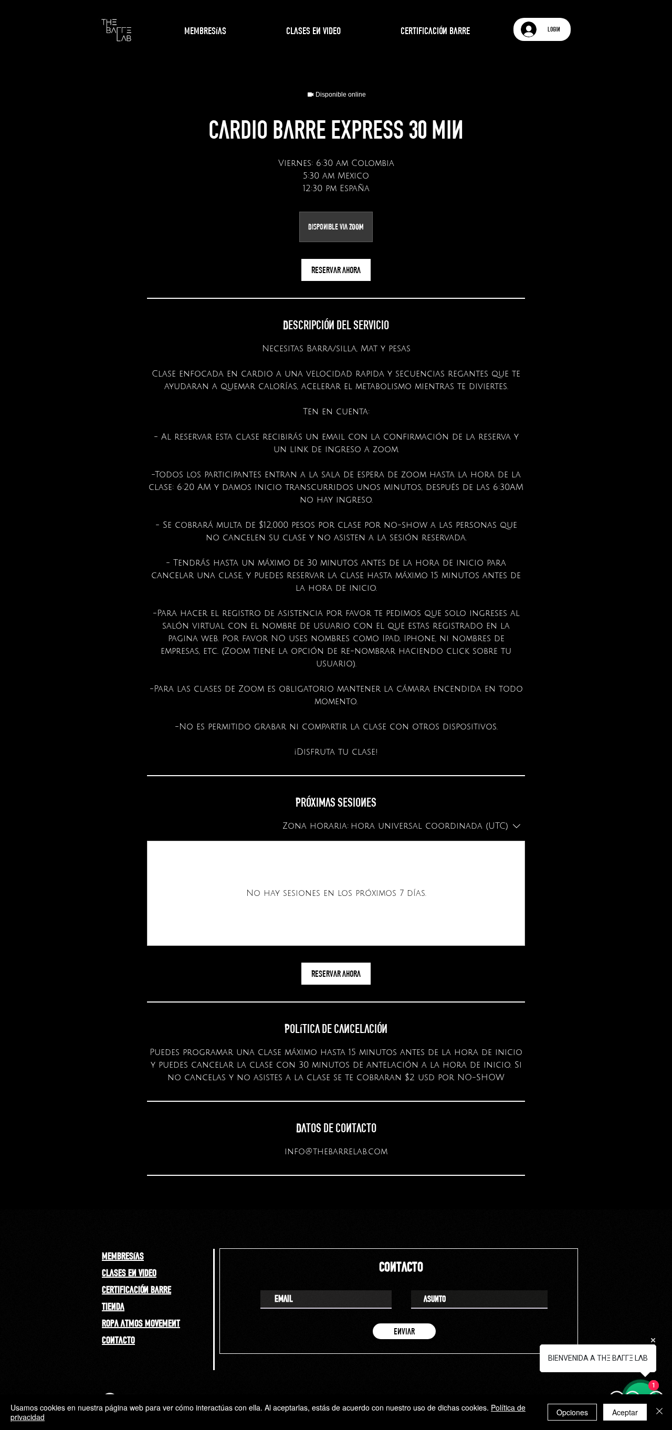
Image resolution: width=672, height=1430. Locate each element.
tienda (113, 1306)
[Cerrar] (659, 1412)
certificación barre (136, 1289)
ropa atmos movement (141, 1323)
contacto (118, 1339)
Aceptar (625, 1412)
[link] (336, 270)
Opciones (572, 1412)
